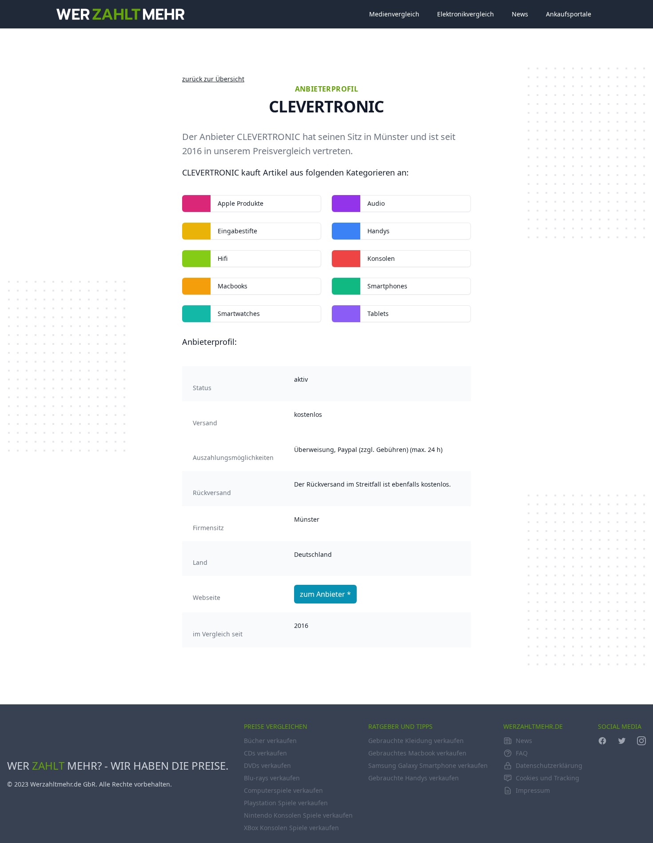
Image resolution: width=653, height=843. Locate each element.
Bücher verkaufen (270, 740)
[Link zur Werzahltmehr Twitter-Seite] (621, 740)
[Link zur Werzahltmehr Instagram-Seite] (641, 740)
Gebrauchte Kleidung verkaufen (416, 740)
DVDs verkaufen (267, 765)
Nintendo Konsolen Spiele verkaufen (298, 815)
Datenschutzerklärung (549, 765)
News (520, 14)
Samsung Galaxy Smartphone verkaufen (428, 765)
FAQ (522, 753)
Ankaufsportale (568, 14)
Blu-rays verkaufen (272, 778)
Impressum (533, 790)
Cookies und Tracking (547, 778)
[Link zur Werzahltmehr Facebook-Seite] (602, 740)
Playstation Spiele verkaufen (286, 803)
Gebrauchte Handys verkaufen (413, 778)
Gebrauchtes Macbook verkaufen (417, 753)
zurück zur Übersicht (213, 79)
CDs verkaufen (265, 753)
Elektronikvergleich (465, 14)
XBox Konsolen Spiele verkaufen (291, 827)
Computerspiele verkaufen (283, 790)
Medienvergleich (394, 14)
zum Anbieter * (325, 594)
